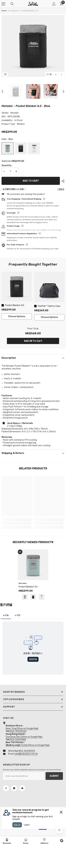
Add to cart (31, 180)
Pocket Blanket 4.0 (14, 305)
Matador (14, 113)
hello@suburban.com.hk (26, 753)
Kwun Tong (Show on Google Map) (22, 728)
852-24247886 (18, 739)
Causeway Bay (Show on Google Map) (24, 736)
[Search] (12, 4)
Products (14, 11)
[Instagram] (14, 788)
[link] (16, 523)
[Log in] (54, 4)
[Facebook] (6, 788)
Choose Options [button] (16, 316)
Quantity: (7, 165)
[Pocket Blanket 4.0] (33, 565)
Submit (54, 775)
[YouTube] (22, 788)
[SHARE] (62, 181)
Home (4, 11)
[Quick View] (20, 552)
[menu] (3, 4)
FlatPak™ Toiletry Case (49, 306)
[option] (33, 46)
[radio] (8, 148)
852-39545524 (18, 731)
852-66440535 (27, 751)
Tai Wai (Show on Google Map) (28, 745)
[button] (55, 74)
